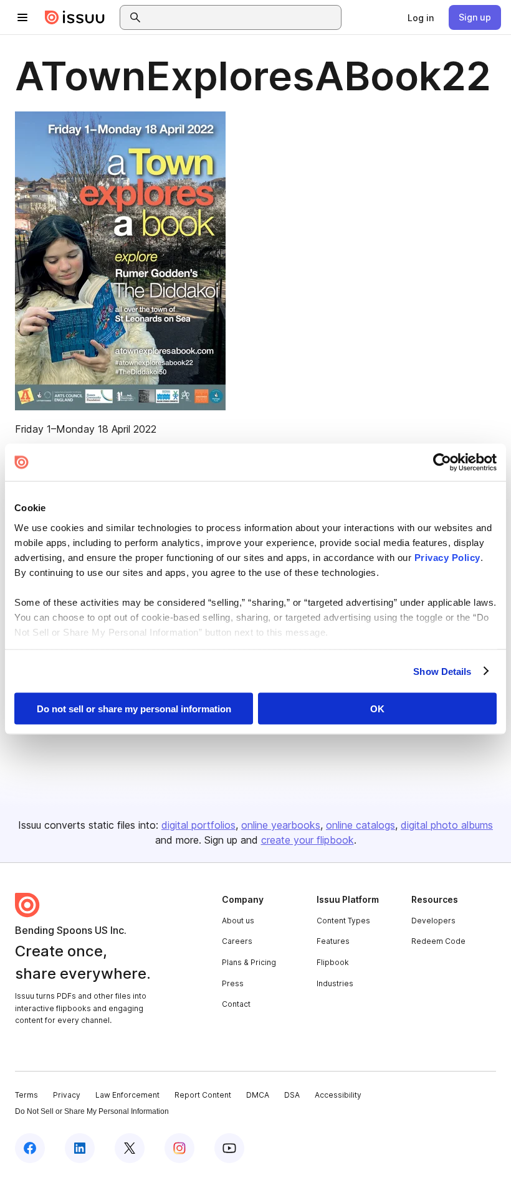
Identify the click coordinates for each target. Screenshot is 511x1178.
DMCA (257, 1095)
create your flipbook (307, 840)
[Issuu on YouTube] (229, 1148)
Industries (335, 983)
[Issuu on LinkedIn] (80, 1148)
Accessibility (338, 1095)
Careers (237, 941)
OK (377, 709)
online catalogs (360, 825)
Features (333, 941)
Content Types (343, 920)
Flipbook (333, 962)
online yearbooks (280, 825)
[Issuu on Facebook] (30, 1148)
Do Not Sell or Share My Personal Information (92, 1111)
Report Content (202, 1095)
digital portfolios (198, 825)
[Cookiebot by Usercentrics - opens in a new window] (442, 462)
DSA (292, 1095)
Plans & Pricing (249, 962)
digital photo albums (447, 825)
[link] (421, 17)
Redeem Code (438, 941)
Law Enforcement (127, 1095)
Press (233, 983)
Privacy (66, 1095)
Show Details (442, 671)
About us (238, 920)
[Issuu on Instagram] (179, 1148)
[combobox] (242, 17)
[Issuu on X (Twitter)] (130, 1148)
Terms (26, 1095)
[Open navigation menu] (22, 17)
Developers (433, 920)
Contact (236, 1004)
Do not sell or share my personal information (134, 709)
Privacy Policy (447, 557)
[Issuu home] (75, 17)
